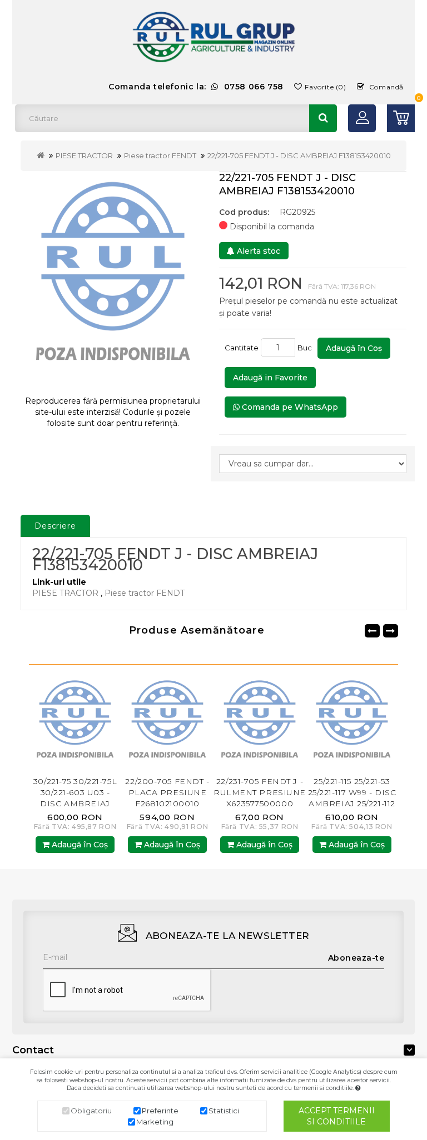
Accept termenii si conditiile (337, 1116)
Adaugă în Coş (354, 348)
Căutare (323, 118)
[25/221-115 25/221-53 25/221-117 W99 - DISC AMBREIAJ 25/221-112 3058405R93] (261, 722)
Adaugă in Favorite (270, 378)
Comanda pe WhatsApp (289, 407)
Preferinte (160, 1110)
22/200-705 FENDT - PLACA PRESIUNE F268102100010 (76, 792)
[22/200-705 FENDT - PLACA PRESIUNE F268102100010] (77, 722)
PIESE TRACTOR (84, 155)
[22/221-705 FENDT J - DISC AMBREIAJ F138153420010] (113, 279)
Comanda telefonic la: (196, 87)
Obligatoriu (91, 1110)
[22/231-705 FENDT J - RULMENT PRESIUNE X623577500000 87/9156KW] (169, 722)
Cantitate (242, 347)
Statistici (223, 1110)
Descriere (55, 526)
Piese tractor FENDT (160, 155)
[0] (401, 118)
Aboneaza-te (356, 958)
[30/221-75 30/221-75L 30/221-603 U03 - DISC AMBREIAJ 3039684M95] (353, 722)
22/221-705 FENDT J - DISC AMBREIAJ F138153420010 (299, 155)
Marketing (154, 1121)
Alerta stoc (257, 251)
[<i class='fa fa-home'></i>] (40, 155)
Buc (306, 347)
